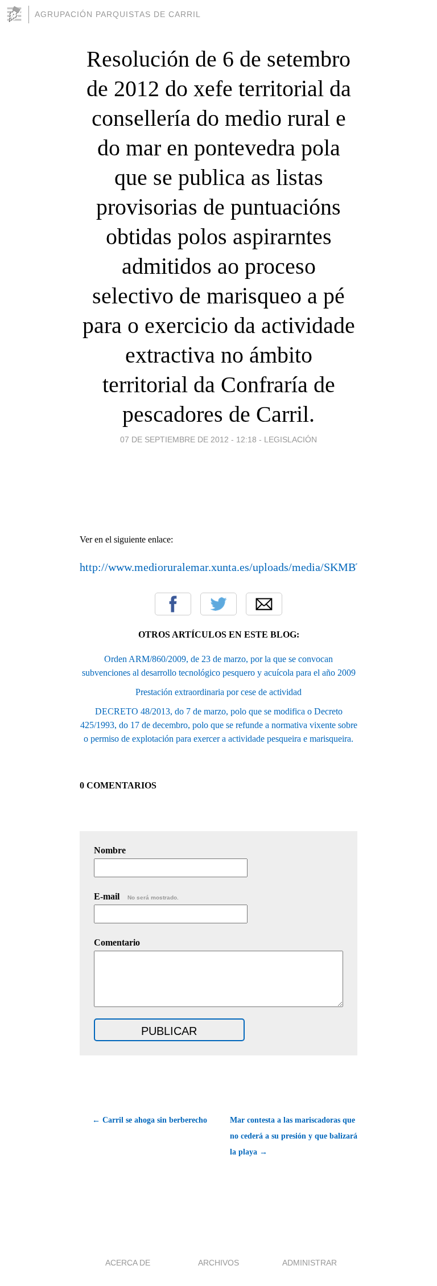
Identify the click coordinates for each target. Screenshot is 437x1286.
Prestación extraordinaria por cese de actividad (218, 692)
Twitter (218, 604)
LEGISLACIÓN (290, 439)
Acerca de (127, 1262)
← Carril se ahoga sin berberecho (149, 1120)
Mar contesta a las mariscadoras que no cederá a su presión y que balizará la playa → (293, 1136)
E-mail (136, 896)
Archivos (218, 1262)
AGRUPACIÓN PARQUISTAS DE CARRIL (118, 14)
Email (264, 604)
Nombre (110, 850)
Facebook (173, 604)
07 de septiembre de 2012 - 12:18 (188, 439)
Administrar (309, 1262)
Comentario (117, 942)
